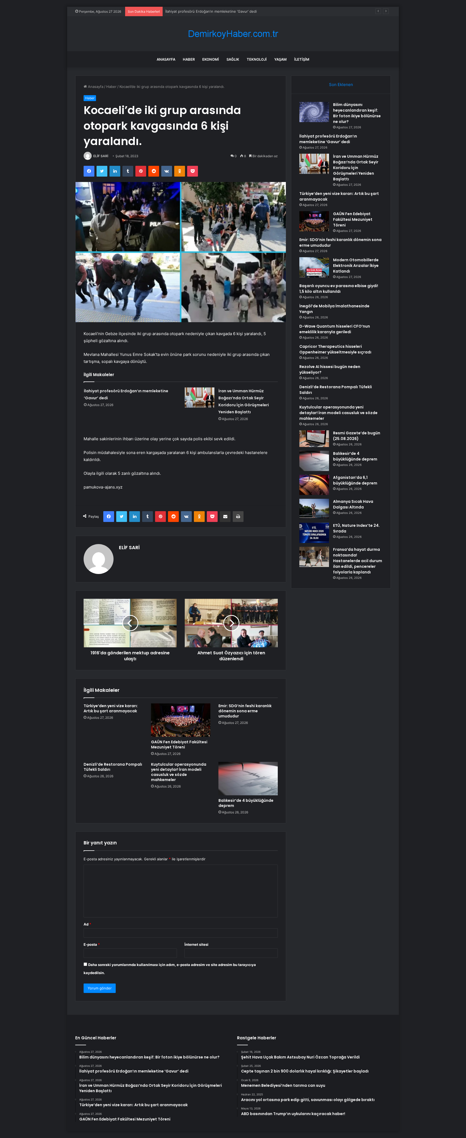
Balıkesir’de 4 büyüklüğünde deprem (245, 803)
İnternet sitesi (196, 944)
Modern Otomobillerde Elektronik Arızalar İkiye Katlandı (356, 265)
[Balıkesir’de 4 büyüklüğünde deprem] (248, 778)
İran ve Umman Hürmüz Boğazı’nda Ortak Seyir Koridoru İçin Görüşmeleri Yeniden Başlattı (355, 168)
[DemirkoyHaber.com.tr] (233, 33)
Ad (87, 924)
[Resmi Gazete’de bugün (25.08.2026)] (314, 438)
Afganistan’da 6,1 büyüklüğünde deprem (355, 480)
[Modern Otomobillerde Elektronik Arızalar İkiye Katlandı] (314, 267)
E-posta (92, 944)
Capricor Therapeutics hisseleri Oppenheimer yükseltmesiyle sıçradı (335, 349)
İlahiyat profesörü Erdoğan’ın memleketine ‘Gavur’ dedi (328, 139)
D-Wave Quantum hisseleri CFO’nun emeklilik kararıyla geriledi (334, 329)
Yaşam (280, 59)
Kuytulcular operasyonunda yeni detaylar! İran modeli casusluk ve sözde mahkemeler (178, 772)
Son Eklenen (341, 84)
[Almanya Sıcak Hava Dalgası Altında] (314, 509)
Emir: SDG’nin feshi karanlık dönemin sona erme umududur (245, 711)
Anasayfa (166, 59)
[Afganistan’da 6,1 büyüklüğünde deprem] (314, 485)
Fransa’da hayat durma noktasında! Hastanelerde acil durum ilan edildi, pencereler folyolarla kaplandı (357, 561)
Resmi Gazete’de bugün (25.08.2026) (356, 435)
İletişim (301, 59)
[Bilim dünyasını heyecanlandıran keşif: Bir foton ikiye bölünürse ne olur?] (314, 112)
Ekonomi (210, 59)
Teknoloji (257, 59)
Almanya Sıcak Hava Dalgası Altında (353, 504)
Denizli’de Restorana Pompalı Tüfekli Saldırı (113, 767)
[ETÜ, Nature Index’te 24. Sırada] (314, 533)
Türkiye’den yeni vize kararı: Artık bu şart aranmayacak (111, 708)
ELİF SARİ (100, 156)
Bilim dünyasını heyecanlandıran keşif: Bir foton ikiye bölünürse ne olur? (357, 113)
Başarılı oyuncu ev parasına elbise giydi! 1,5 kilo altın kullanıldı (338, 288)
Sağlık (233, 59)
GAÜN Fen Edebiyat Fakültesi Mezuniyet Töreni (179, 744)
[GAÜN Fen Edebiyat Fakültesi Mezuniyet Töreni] (180, 720)
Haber (189, 59)
